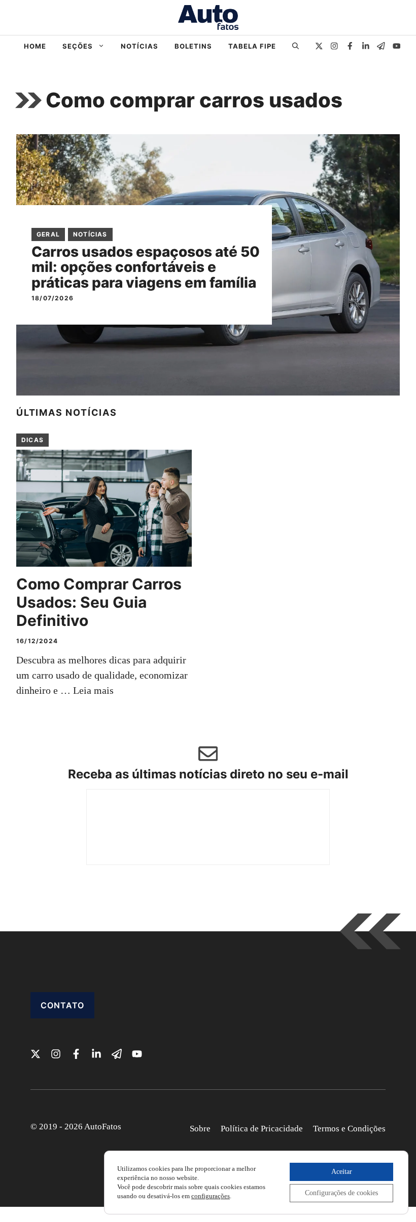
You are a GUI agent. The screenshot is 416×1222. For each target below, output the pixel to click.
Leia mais (93, 690)
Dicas (32, 440)
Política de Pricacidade (262, 1128)
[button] (295, 46)
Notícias (139, 46)
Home (35, 46)
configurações (210, 1196)
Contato (62, 1005)
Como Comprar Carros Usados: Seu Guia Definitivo (99, 602)
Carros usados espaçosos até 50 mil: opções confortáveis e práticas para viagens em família (145, 267)
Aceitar (341, 1171)
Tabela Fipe (252, 46)
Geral (48, 234)
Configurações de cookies (341, 1193)
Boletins (193, 46)
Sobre (200, 1128)
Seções (77, 46)
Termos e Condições (349, 1128)
